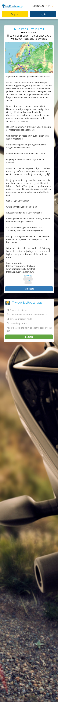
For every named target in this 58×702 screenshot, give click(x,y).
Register (15, 14)
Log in (43, 14)
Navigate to (38, 5)
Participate (29, 288)
